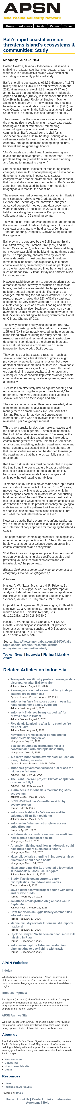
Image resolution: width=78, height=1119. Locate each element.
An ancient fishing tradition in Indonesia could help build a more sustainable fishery (42, 847)
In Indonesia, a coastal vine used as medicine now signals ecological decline (42, 836)
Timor (68, 26)
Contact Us (12, 1062)
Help (46, 1102)
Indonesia (25, 26)
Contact (37, 1099)
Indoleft (7, 970)
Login (8, 1069)
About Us (23, 1099)
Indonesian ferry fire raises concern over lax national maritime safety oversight (41, 703)
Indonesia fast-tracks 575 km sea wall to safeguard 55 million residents (38, 814)
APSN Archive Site (14, 1015)
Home (10, 26)
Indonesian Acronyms (18, 1086)
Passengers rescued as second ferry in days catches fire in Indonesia (41, 692)
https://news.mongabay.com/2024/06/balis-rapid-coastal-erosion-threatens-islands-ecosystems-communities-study (37, 645)
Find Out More (13, 1059)
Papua (54, 26)
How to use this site (17, 1066)
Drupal (20, 1093)
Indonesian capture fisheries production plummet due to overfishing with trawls (38, 947)
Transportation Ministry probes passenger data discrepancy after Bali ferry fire (43, 681)
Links (8, 1083)
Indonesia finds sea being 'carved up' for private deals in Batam (38, 714)
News (18, 654)
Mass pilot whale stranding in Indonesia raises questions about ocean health (42, 858)
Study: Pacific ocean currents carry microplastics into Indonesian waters (36, 880)
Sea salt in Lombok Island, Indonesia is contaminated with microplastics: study (37, 747)
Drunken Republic (14, 993)
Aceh (40, 26)
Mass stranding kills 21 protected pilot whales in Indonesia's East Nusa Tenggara (42, 869)
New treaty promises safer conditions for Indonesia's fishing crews (38, 736)
